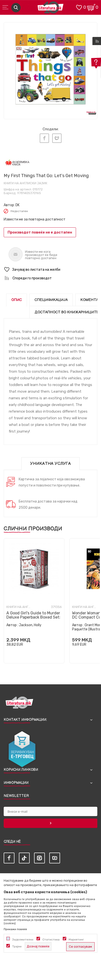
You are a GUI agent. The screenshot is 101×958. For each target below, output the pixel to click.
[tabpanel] (50, 69)
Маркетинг (76, 939)
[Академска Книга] (17, 163)
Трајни (17, 946)
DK (17, 205)
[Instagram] (39, 858)
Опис (16, 300)
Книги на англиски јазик (25, 183)
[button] (50, 269)
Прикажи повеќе (15, 929)
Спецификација (51, 300)
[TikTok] (24, 858)
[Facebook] (44, 138)
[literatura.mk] (50, 9)
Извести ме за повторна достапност (34, 219)
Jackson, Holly (30, 625)
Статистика (51, 939)
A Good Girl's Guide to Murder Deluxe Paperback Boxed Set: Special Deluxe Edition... (33, 617)
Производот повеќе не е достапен (40, 232)
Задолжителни (22, 939)
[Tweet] (57, 138)
